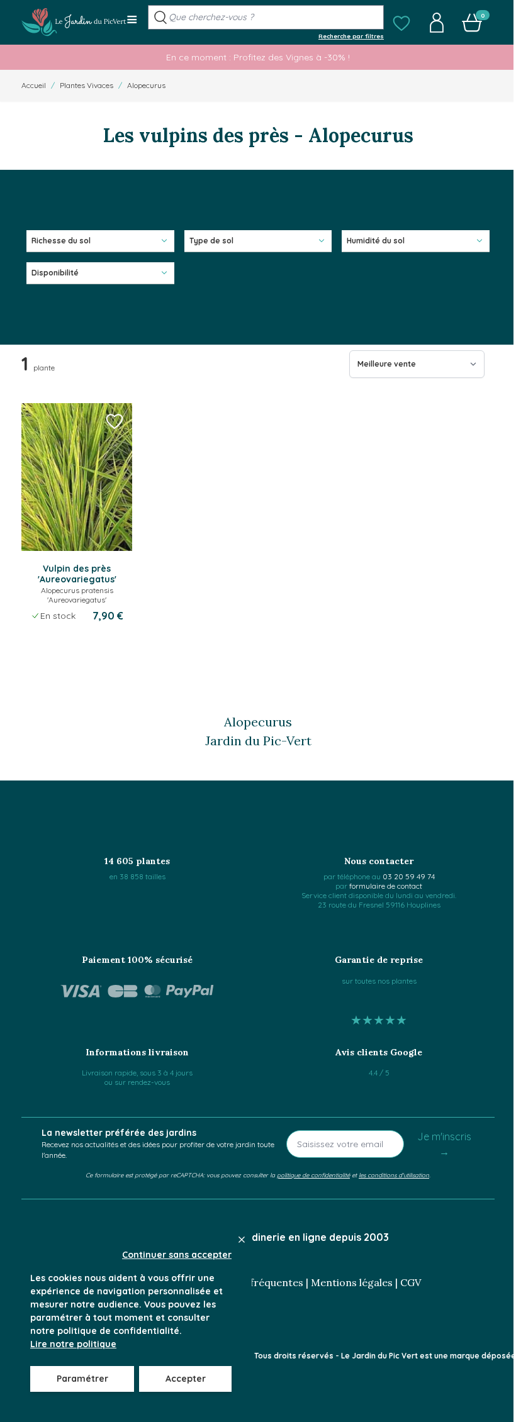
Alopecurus (146, 85)
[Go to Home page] (73, 22)
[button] (401, 22)
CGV (410, 1282)
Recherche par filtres (351, 36)
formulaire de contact (385, 886)
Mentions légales (352, 1282)
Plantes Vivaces (86, 85)
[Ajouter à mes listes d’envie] (114, 420)
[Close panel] (242, 1240)
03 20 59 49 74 (409, 876)
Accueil (33, 85)
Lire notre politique (73, 1344)
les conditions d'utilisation (394, 1175)
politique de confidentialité (313, 1175)
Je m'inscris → (444, 1144)
